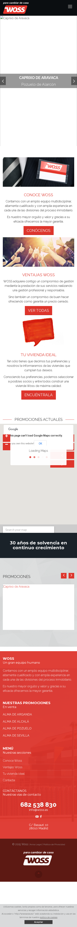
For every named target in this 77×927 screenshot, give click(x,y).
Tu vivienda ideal (14, 773)
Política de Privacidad (54, 844)
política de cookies (48, 917)
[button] (3, 81)
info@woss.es (38, 810)
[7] (46, 141)
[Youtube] (37, 816)
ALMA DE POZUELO (17, 728)
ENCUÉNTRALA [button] (38, 395)
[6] (43, 141)
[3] (34, 141)
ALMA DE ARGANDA (17, 714)
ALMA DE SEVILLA (16, 735)
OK (40, 443)
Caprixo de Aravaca (38, 77)
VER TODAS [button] (38, 310)
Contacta (9, 780)
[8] (49, 141)
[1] (28, 141)
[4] (37, 141)
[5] (40, 141)
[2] (31, 141)
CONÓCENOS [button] (38, 230)
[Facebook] (41, 816)
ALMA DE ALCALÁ (16, 721)
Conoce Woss (12, 760)
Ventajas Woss (12, 767)
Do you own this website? (21, 443)
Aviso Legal (36, 844)
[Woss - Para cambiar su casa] (16, 8)
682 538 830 (38, 804)
